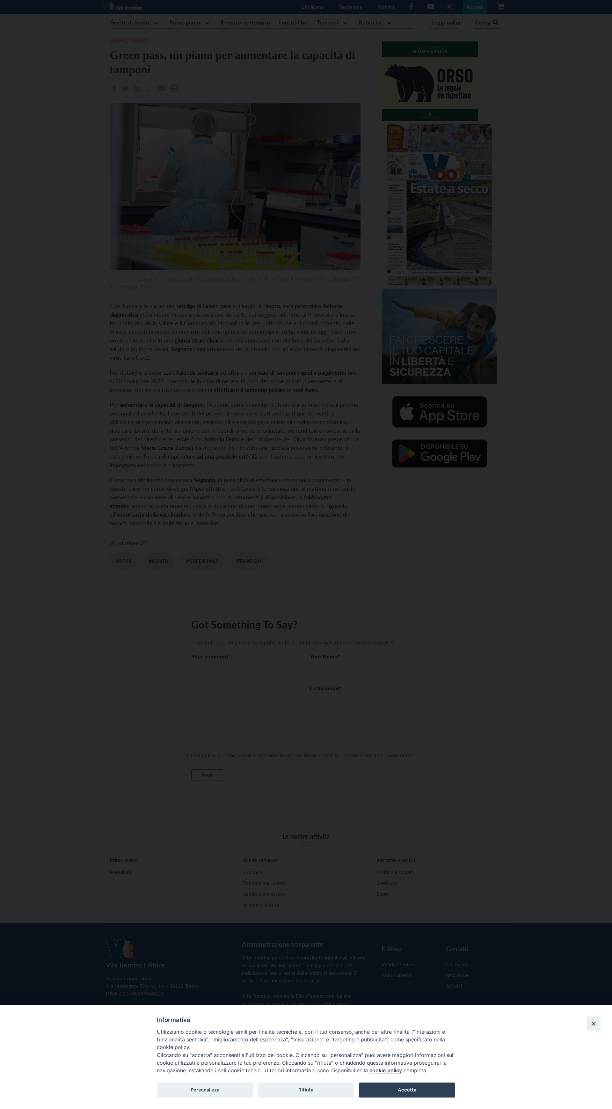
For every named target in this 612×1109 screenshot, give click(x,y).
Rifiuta (305, 1090)
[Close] (593, 1024)
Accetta (407, 1090)
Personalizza (205, 1090)
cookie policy (385, 1070)
